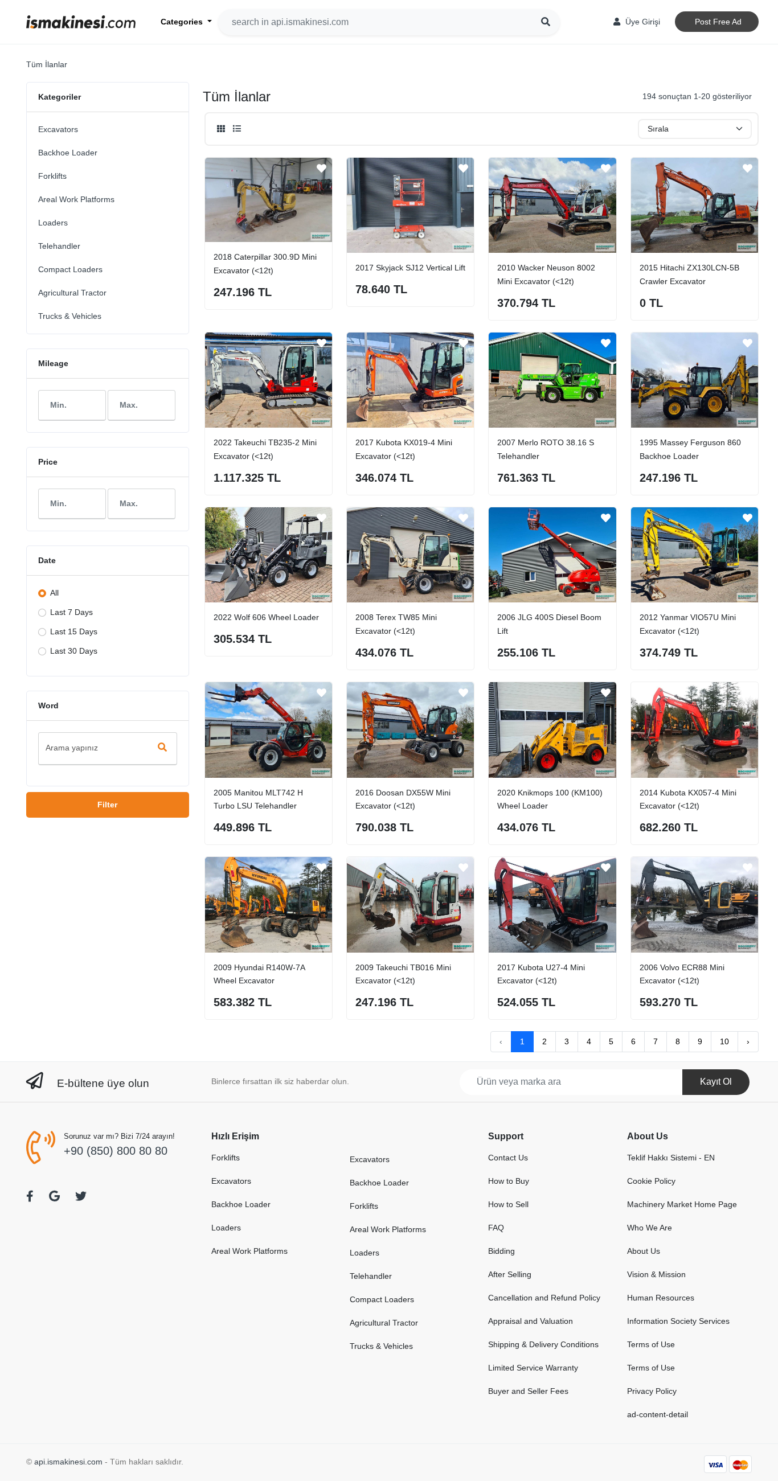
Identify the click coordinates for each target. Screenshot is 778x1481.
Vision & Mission (656, 1274)
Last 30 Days (73, 650)
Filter (107, 804)
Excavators (58, 129)
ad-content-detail (657, 1414)
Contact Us (508, 1157)
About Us (643, 1251)
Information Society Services (678, 1321)
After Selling (509, 1274)
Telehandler (59, 246)
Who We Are (649, 1227)
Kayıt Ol (716, 1081)
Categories (183, 21)
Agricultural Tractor (72, 292)
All (54, 592)
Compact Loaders (70, 269)
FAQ (496, 1227)
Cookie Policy (651, 1180)
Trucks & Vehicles (69, 316)
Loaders (53, 222)
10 (724, 1041)
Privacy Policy (652, 1391)
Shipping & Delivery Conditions (543, 1344)
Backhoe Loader (67, 152)
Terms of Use (651, 1344)
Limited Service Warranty (533, 1367)
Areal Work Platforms (76, 199)
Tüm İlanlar (46, 64)
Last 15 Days (73, 631)
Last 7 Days (71, 612)
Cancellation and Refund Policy (544, 1297)
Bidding (501, 1251)
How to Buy (508, 1180)
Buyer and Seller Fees (528, 1391)
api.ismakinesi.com (68, 1461)
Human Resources (660, 1297)
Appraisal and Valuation (530, 1321)
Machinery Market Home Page (682, 1204)
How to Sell (508, 1204)
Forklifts (52, 175)
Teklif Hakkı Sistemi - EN (671, 1157)
